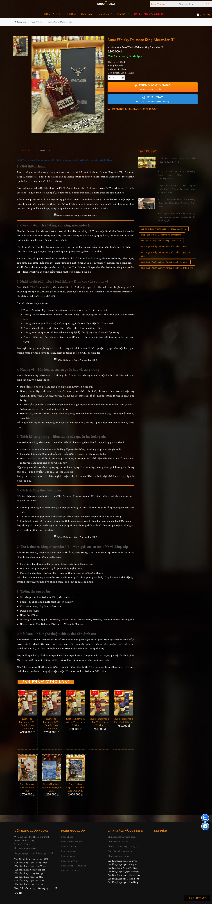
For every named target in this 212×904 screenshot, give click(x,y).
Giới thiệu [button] (87, 14)
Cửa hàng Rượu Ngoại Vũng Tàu (29, 869)
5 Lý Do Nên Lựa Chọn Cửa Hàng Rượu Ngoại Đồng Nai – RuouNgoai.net (176, 175)
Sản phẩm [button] (104, 14)
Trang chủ (21, 21)
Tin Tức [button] (121, 14)
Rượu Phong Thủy (69, 861)
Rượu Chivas (67, 837)
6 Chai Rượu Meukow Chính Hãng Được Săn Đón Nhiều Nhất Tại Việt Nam (176, 203)
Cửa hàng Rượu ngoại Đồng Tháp (30, 862)
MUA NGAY (152, 99)
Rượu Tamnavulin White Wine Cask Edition (75, 722)
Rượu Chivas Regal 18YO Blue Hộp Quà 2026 (75, 787)
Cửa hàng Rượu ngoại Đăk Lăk (29, 880)
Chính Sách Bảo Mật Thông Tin (123, 846)
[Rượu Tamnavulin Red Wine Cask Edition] (99, 702)
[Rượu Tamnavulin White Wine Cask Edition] (75, 702)
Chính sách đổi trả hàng (119, 856)
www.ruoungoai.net (27, 848)
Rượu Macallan (68, 846)
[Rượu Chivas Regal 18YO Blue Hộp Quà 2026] (75, 768)
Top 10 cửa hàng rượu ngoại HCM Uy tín (35, 890)
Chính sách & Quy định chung (122, 837)
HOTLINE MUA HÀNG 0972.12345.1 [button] (134, 109)
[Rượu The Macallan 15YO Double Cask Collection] (27, 702)
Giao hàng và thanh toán (120, 851)
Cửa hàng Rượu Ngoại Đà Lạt (28, 873)
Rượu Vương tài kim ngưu (73, 865)
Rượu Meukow (68, 856)
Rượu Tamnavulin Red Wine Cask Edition (99, 722)
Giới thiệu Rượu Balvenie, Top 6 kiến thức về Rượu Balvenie (177, 160)
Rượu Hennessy (68, 851)
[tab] (25, 151)
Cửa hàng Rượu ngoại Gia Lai (28, 884)
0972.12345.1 (24, 844)
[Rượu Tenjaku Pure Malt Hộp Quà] (27, 768)
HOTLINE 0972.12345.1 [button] (150, 14)
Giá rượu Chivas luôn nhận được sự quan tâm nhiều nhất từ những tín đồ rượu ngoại (176, 217)
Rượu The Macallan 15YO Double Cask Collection (27, 723)
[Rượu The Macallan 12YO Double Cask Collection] (51, 702)
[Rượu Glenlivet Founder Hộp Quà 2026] (51, 768)
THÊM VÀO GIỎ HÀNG (154, 87)
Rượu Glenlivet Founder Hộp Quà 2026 (51, 787)
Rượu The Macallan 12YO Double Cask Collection (51, 723)
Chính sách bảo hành (118, 841)
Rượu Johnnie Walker (71, 841)
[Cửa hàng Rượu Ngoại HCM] (106, 3)
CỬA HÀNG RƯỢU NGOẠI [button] (60, 14)
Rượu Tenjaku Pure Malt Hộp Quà (27, 787)
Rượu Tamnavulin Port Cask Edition (123, 720)
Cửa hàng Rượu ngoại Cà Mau (28, 877)
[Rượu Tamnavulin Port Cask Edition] (123, 702)
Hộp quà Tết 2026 (70, 870)
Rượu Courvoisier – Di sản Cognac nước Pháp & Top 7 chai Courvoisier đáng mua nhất (176, 189)
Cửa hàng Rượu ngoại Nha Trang (30, 866)
